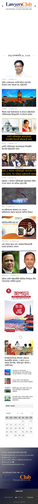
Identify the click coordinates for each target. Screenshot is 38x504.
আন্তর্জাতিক (4, 109)
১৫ (23, 428)
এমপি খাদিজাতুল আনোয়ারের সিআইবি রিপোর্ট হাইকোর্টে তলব (17, 148)
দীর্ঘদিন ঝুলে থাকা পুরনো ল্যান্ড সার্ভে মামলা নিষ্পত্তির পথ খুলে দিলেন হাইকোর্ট (22, 389)
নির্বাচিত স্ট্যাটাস (5, 241)
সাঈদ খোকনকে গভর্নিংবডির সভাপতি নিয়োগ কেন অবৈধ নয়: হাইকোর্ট (16, 84)
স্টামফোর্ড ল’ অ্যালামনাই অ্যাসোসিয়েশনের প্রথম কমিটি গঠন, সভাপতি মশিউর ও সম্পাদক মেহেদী (21, 372)
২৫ (7, 435)
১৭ (31, 428)
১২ (11, 428)
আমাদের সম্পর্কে (19, 491)
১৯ (11, 432)
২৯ (23, 435)
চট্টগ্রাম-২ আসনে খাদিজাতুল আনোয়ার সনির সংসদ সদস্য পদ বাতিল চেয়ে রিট (19, 182)
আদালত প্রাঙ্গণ (5, 275)
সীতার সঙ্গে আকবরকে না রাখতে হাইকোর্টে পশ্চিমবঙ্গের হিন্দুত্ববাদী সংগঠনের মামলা (18, 113)
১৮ (7, 432)
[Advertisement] (19, 32)
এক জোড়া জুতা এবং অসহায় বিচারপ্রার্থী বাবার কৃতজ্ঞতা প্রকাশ (17, 245)
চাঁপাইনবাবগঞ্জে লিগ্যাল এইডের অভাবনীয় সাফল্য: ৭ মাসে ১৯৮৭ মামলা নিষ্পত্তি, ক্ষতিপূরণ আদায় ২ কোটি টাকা (18, 361)
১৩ (15, 428)
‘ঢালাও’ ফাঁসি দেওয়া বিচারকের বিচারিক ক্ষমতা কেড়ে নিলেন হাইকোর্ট (22, 381)
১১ (7, 428)
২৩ (27, 432)
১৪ (19, 428)
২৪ (31, 432)
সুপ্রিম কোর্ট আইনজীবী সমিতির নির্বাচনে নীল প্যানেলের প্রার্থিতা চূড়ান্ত (19, 280)
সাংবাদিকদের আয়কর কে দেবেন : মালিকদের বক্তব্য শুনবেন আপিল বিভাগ (17, 211)
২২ (23, 432)
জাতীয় (3, 206)
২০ (15, 432)
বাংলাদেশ (4, 79)
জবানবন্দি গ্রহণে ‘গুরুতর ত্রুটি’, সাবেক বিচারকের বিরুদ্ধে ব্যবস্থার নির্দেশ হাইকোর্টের (22, 398)
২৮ (19, 435)
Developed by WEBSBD (19, 502)
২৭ (15, 435)
